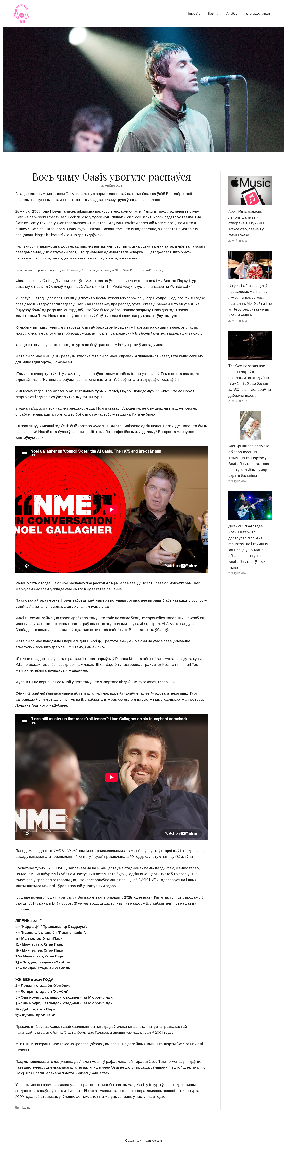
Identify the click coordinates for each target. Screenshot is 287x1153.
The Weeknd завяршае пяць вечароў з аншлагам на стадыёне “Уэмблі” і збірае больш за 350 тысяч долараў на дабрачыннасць (249, 381)
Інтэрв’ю (194, 13)
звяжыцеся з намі (258, 13)
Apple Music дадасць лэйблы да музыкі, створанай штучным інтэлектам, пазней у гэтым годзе (246, 223)
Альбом (232, 13)
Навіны (213, 13)
